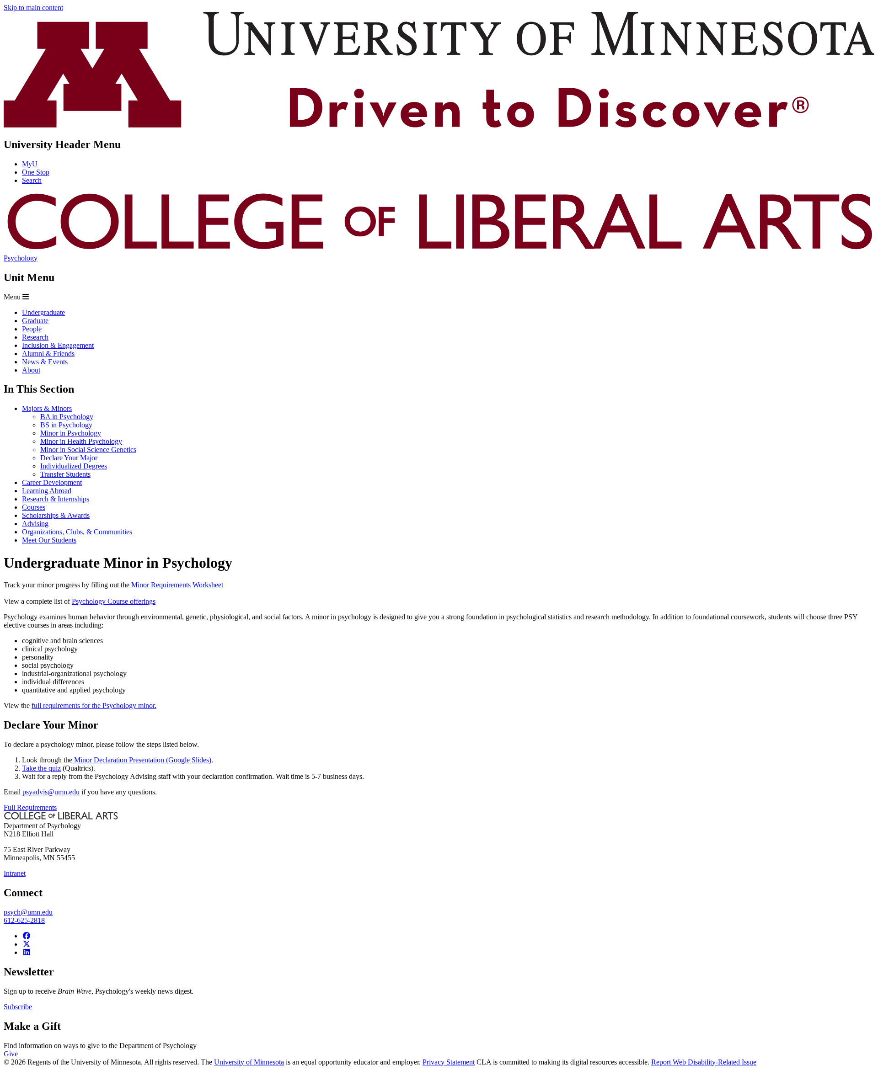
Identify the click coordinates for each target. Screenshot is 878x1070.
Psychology (20, 258)
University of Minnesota (249, 1062)
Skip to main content (33, 7)
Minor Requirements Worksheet (177, 585)
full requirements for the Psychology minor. (94, 705)
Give (11, 1054)
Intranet (15, 873)
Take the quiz (41, 768)
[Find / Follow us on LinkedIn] (26, 952)
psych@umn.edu (28, 912)
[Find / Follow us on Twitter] (26, 944)
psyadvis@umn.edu (51, 792)
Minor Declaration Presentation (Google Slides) (141, 760)
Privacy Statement (449, 1062)
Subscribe (18, 1007)
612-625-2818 (24, 920)
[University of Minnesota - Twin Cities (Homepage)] (439, 125)
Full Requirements (30, 807)
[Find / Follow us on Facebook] (26, 936)
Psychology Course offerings (113, 601)
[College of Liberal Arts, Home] (439, 250)
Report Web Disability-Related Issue (703, 1062)
